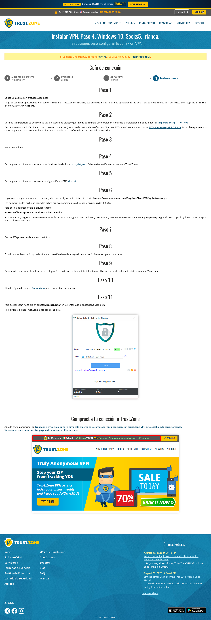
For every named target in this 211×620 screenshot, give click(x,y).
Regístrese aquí (140, 56)
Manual (45, 578)
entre (102, 56)
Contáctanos (48, 557)
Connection (38, 287)
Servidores (183, 23)
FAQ (42, 573)
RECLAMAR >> (137, 4)
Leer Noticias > (150, 593)
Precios (130, 23)
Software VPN (13, 557)
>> (111, 12)
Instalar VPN (147, 23)
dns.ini (72, 181)
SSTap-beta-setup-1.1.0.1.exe (172, 122)
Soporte (200, 23)
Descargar (165, 23)
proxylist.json (79, 164)
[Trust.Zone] (22, 23)
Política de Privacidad (18, 573)
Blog (42, 568)
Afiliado (9, 583)
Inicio (7, 552)
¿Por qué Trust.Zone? (108, 23)
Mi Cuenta (199, 12)
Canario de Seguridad (18, 578)
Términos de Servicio (17, 568)
